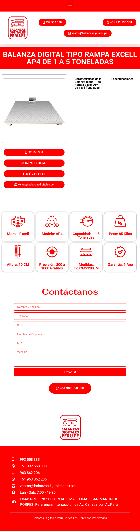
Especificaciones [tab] (122, 79)
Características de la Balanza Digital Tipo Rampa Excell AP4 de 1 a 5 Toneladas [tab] (88, 83)
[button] (70, 5)
